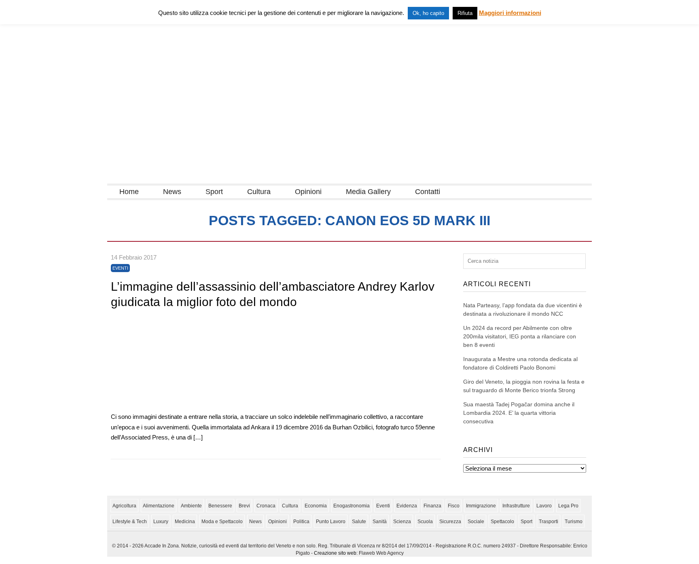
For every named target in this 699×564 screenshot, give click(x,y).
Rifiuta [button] (465, 13)
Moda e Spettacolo (222, 521)
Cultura (259, 192)
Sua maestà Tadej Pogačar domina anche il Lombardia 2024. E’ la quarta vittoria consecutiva (518, 413)
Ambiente (191, 506)
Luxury (160, 521)
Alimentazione (158, 506)
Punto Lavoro (330, 521)
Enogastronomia (351, 506)
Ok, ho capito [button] (428, 13)
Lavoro (544, 506)
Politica (301, 521)
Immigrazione (481, 506)
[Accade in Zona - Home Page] (188, 178)
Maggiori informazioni (510, 12)
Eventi (120, 268)
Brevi (244, 506)
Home (129, 192)
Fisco (454, 506)
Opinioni (308, 192)
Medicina (185, 521)
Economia (316, 506)
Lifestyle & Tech (129, 521)
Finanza (432, 506)
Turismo (573, 521)
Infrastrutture (516, 506)
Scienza (402, 521)
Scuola (425, 521)
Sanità (380, 521)
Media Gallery (368, 192)
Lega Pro (568, 506)
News (172, 192)
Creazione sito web (335, 553)
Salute (359, 521)
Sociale (476, 521)
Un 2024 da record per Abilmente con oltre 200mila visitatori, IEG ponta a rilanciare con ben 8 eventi (519, 336)
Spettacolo (502, 521)
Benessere (220, 506)
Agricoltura (124, 506)
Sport (214, 192)
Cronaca (265, 506)
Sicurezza (450, 521)
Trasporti (548, 521)
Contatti (427, 192)
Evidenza (406, 506)
